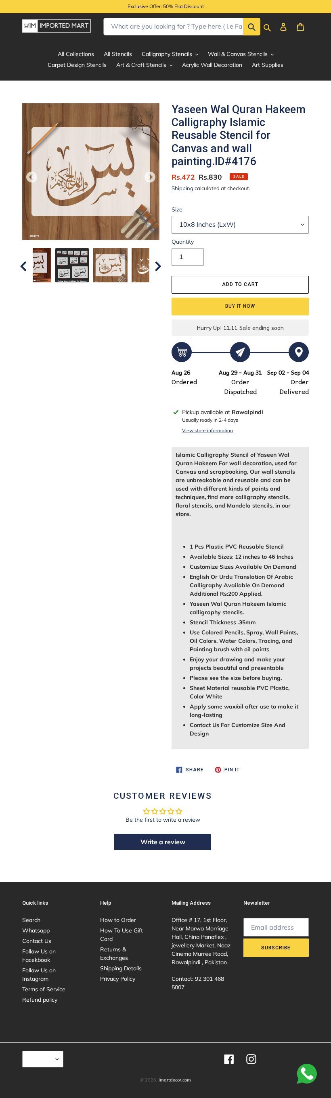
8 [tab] (133, 290)
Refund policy (39, 999)
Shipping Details (121, 968)
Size (177, 209)
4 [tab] (85, 290)
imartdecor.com (175, 1080)
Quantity (183, 241)
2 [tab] (61, 290)
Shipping (182, 188)
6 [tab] (109, 290)
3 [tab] (73, 290)
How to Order (118, 920)
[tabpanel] (110, 265)
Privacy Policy (117, 978)
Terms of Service (43, 989)
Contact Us (36, 941)
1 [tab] (48, 290)
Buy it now (240, 306)
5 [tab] (97, 290)
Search (31, 920)
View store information (207, 430)
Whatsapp (36, 930)
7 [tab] (121, 290)
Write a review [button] (162, 842)
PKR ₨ (41, 1059)
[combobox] (181, 26)
